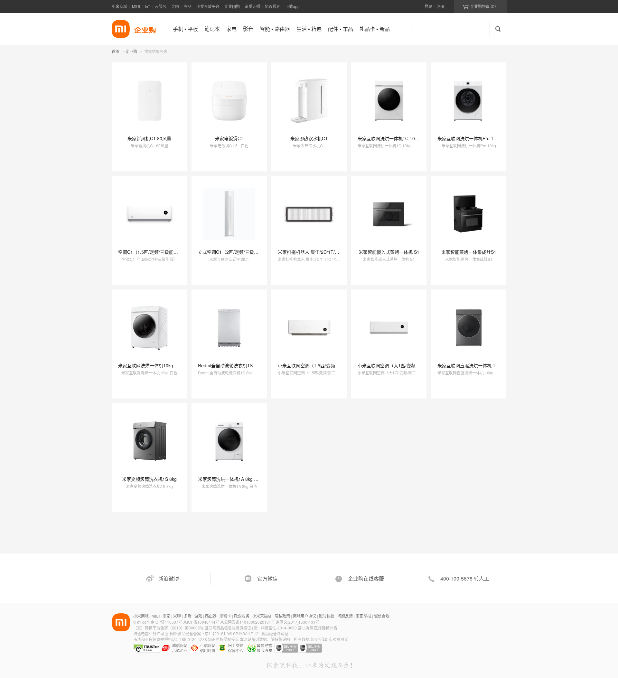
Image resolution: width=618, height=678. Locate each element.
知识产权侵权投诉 (223, 639)
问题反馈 (345, 615)
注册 (440, 6)
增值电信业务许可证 (150, 633)
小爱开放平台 (208, 6)
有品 (188, 6)
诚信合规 (381, 615)
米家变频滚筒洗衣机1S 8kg (149, 479)
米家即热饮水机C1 (309, 138)
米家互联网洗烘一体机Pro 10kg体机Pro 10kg (482, 138)
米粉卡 (225, 615)
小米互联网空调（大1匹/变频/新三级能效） (401, 365)
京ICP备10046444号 (201, 622)
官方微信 (267, 578)
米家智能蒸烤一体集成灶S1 (468, 252)
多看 (188, 615)
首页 (115, 51)
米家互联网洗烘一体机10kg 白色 (150, 365)
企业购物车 (480, 6)
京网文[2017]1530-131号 (297, 622)
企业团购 (232, 6)
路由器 (211, 615)
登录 (428, 6)
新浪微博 (168, 578)
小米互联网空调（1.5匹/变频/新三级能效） (320, 365)
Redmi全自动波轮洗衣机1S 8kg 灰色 (235, 365)
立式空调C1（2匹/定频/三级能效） (232, 252)
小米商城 (119, 6)
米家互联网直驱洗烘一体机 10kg (470, 365)
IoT (147, 6)
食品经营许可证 (274, 633)
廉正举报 (363, 615)
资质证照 (252, 6)
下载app (292, 6)
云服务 (160, 6)
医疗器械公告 (325, 627)
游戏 (198, 615)
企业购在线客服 (366, 578)
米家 (166, 615)
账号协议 (326, 615)
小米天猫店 (262, 615)
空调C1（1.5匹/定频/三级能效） (150, 252)
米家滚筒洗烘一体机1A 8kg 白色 (230, 479)
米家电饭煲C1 (229, 138)
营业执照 (305, 627)
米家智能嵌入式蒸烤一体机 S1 (389, 252)
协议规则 (272, 6)
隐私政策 (282, 615)
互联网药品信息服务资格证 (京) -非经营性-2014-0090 (251, 627)
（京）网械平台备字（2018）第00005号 (169, 627)
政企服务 (241, 615)
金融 (175, 6)
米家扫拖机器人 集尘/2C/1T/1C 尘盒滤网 (319, 252)
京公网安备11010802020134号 (248, 622)
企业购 (131, 52)
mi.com (143, 622)
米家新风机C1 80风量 (149, 138)
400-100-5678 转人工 (464, 578)
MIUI (136, 6)
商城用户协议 (304, 615)
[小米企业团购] (121, 29)
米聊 (177, 615)
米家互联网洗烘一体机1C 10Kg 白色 (394, 138)
